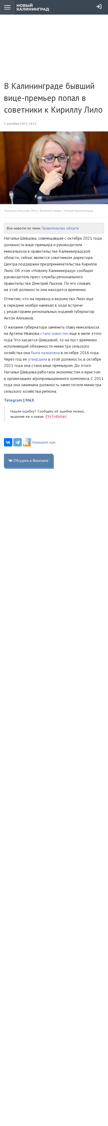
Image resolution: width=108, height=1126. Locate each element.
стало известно (54, 333)
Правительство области (60, 228)
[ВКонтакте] (8, 442)
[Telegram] (17, 442)
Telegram (13, 400)
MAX (29, 400)
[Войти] (98, 6)
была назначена (45, 352)
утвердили (37, 359)
